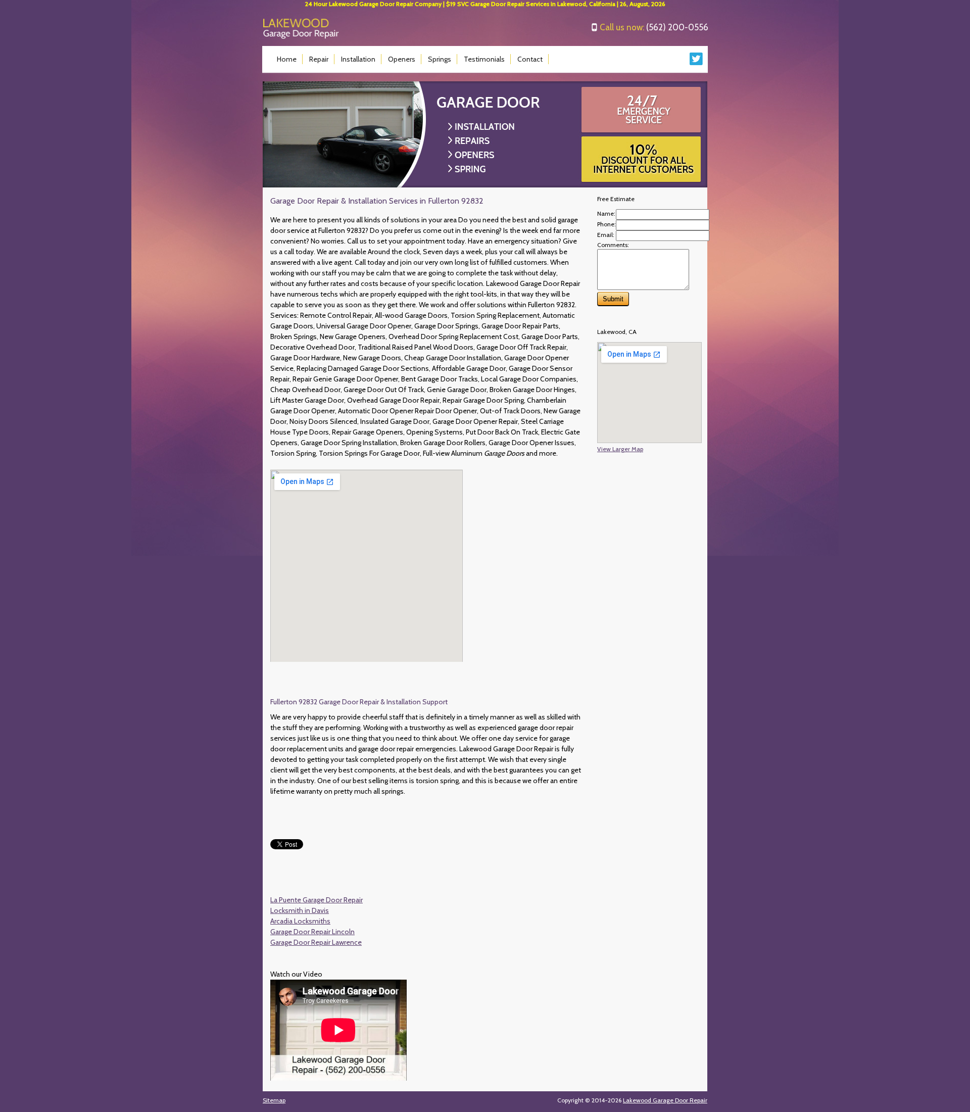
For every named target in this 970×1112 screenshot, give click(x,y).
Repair (318, 59)
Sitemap (274, 1100)
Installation (358, 59)
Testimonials (484, 59)
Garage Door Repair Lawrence (316, 942)
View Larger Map (620, 449)
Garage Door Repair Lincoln (312, 931)
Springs (439, 59)
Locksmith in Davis (299, 910)
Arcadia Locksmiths (300, 921)
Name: (606, 213)
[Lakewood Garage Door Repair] (301, 36)
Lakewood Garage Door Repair (665, 1100)
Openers (401, 59)
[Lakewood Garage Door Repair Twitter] (696, 63)
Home (287, 59)
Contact (530, 59)
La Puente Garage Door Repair (316, 899)
